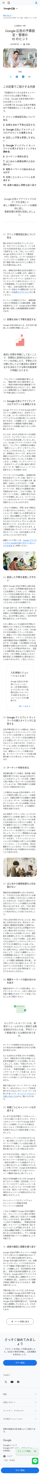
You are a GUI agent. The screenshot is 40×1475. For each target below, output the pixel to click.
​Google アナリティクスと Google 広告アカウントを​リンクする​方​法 (20, 543)
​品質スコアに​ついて (22, 292)
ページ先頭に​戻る (21, 1322)
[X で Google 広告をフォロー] (5, 1382)
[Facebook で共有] (17, 77)
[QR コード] (35, 1461)
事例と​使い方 (7, 15)
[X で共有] (10, 77)
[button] (29, 77)
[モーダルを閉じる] (35, 1451)
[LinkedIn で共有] (23, 77)
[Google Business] (8, 3)
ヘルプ (9, 1456)
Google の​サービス (11, 1448)
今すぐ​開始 (20, 1363)
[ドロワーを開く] (3, 3)
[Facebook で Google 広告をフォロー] (18, 1382)
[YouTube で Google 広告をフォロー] (12, 1382)
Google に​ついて (10, 1445)
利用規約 (6, 1451)
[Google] (7, 1440)
